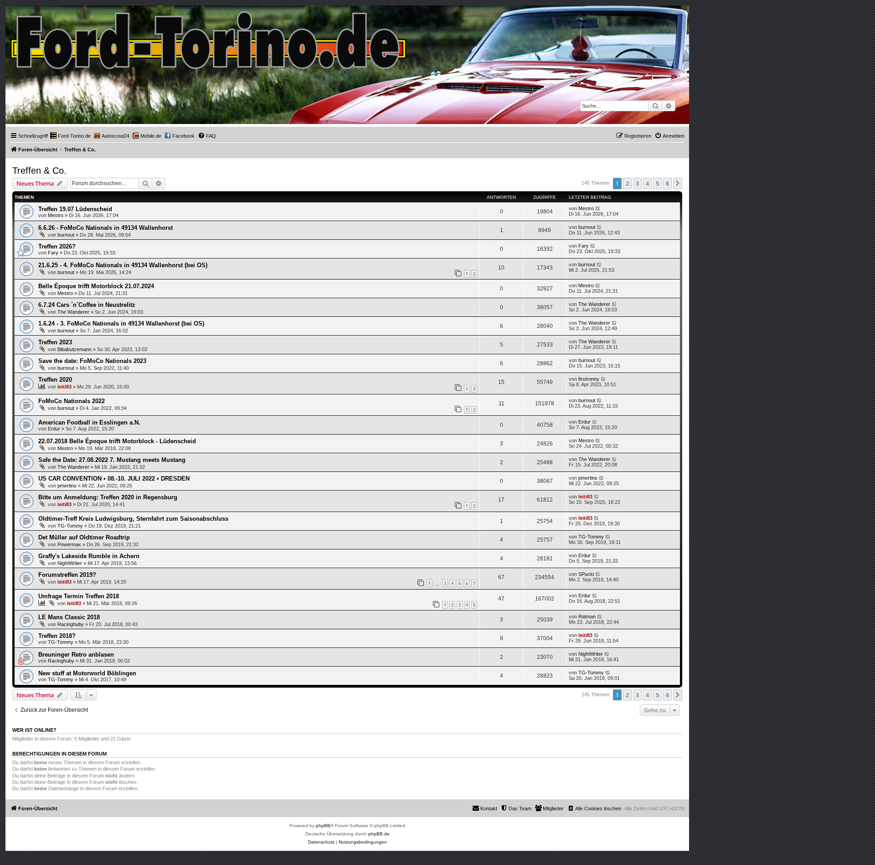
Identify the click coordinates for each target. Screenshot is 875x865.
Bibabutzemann (74, 349)
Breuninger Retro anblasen (76, 654)
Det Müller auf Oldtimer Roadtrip (84, 537)
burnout (65, 235)
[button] (677, 183)
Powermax (69, 544)
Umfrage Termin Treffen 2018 (78, 596)
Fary (53, 252)
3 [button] (637, 183)
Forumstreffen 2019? (67, 574)
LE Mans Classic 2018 (69, 617)
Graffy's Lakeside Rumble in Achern (88, 556)
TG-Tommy (70, 525)
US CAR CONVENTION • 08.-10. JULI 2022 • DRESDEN (114, 478)
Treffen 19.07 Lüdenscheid (75, 209)
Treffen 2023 (55, 342)
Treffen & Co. (39, 171)
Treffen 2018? (57, 635)
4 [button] (647, 183)
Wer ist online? (34, 730)
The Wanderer (73, 312)
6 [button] (667, 183)
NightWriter (69, 563)
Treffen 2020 (55, 379)
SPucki (586, 574)
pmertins (67, 485)
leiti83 (64, 386)
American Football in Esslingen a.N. (89, 422)
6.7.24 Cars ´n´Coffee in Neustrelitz (86, 304)
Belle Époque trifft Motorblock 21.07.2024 (96, 286)
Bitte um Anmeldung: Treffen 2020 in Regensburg (107, 497)
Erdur (54, 428)
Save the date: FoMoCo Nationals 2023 (92, 360)
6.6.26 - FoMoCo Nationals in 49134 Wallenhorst (105, 227)
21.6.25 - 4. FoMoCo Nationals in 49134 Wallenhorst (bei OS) (122, 265)
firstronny (588, 379)
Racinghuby (70, 624)
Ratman (587, 616)
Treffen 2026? (57, 246)
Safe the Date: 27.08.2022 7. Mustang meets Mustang (111, 459)
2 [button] (627, 183)
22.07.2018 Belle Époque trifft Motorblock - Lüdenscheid (117, 441)
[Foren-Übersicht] (208, 38)
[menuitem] (70, 135)
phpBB (323, 825)
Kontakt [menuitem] (488, 808)
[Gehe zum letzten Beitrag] (598, 208)
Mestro (55, 215)
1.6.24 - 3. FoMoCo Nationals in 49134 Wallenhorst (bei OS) (121, 323)
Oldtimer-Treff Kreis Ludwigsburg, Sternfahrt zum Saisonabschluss (133, 518)
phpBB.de (379, 833)
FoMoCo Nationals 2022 (71, 401)
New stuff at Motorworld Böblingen (87, 673)
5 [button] (657, 183)
